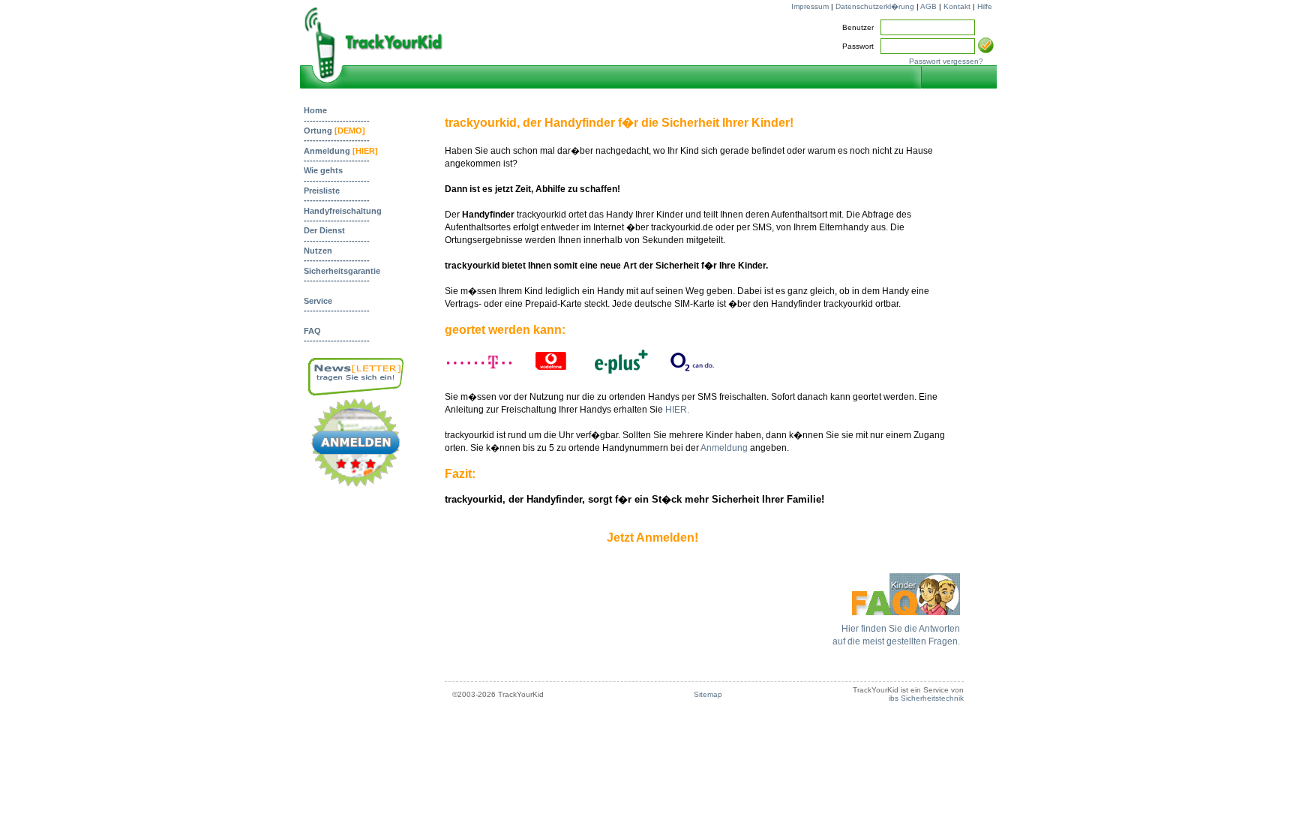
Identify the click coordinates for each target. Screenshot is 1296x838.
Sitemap (708, 694)
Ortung (334, 130)
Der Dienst (324, 230)
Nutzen (318, 250)
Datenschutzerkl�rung (875, 6)
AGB (928, 6)
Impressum (810, 6)
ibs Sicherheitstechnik (926, 698)
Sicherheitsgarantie (342, 270)
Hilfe (984, 6)
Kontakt (957, 6)
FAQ (312, 330)
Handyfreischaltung (343, 210)
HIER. (677, 409)
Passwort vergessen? (946, 61)
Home (315, 110)
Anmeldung (341, 150)
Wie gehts (323, 170)
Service (318, 300)
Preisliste (322, 190)
